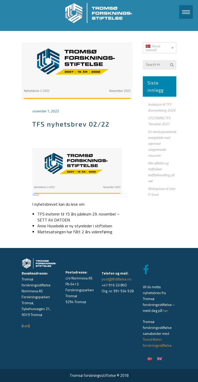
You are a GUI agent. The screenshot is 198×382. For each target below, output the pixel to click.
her (165, 310)
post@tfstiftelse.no (116, 279)
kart (26, 325)
